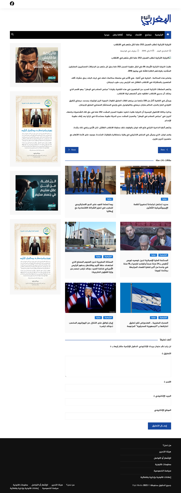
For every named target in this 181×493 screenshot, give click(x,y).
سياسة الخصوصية (162, 471)
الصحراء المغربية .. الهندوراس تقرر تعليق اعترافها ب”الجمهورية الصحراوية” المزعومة (147, 324)
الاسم (167, 382)
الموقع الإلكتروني (162, 410)
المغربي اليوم (162, 50)
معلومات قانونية (163, 464)
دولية (134, 51)
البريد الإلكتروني (162, 396)
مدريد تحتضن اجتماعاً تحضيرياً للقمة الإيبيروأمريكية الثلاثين (150, 206)
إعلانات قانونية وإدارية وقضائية (155, 477)
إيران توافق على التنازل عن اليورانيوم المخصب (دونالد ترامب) (91, 324)
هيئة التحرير (165, 452)
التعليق (166, 354)
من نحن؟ (167, 445)
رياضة (129, 35)
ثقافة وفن (118, 35)
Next (73, 150)
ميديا (106, 35)
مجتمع (148, 35)
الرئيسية (159, 35)
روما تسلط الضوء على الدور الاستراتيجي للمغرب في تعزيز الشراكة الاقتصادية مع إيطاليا (94, 208)
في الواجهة (125, 51)
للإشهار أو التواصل (162, 458)
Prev (163, 150)
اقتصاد (138, 35)
